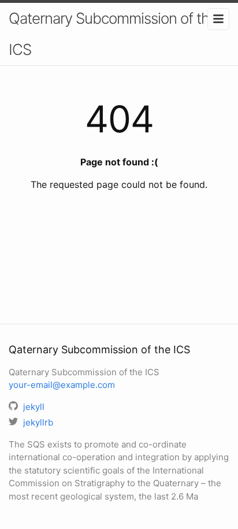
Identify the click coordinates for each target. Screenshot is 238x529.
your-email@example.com (62, 384)
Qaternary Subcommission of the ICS (113, 33)
